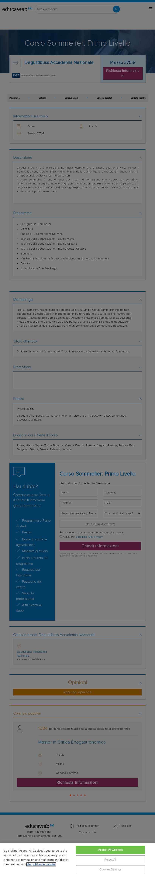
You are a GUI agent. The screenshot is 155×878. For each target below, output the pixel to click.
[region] (77, 860)
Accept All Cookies (110, 850)
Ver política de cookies (41, 864)
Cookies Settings (110, 869)
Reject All (110, 860)
